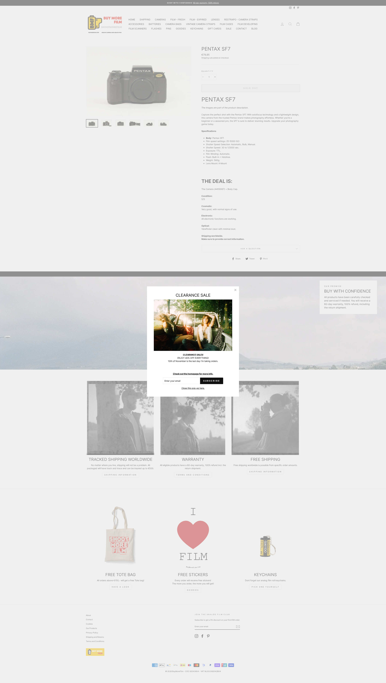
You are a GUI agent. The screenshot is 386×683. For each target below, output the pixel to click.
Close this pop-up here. (193, 388)
